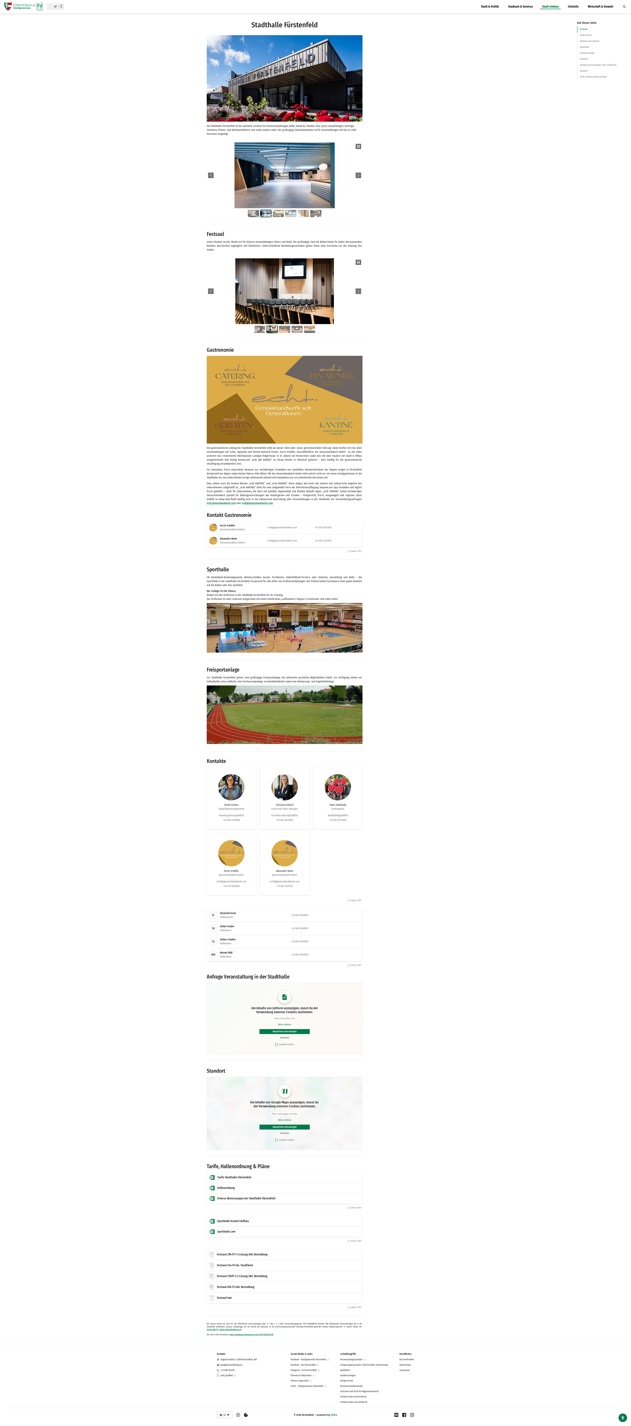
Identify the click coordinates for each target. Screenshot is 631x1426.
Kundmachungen (348, 1375)
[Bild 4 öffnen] (313, 175)
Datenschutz (405, 1365)
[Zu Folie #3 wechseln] (278, 213)
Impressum (404, 1370)
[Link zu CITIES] (396, 1415)
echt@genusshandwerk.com (257, 503)
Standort (584, 71)
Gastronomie (586, 35)
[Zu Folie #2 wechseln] (266, 213)
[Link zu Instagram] (412, 1415)
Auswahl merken (286, 1044)
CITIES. (334, 1414)
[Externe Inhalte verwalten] (246, 1415)
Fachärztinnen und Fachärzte (353, 1396)
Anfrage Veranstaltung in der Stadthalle (598, 65)
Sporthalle (584, 47)
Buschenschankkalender (351, 1386)
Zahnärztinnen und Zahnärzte (353, 1402)
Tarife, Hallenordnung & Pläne (593, 76)
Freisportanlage (587, 53)
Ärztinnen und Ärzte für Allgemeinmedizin (359, 1391)
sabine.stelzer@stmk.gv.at (230, 1330)
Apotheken (345, 1370)
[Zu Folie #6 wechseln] (316, 213)
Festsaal (583, 29)
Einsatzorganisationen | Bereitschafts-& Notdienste (364, 1365)
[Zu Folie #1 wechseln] (253, 213)
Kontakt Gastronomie (589, 41)
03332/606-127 (212, 1330)
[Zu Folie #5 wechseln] (303, 213)
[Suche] (624, 6)
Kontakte (584, 59)
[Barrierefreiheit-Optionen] (238, 1415)
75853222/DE (268, 1334)
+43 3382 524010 (228, 1370)
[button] (284, 78)
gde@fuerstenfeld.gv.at (231, 1365)
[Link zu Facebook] (404, 1415)
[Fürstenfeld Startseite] (23, 7)
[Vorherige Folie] (211, 175)
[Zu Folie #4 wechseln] (291, 213)
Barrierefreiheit (406, 1359)
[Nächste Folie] (358, 175)
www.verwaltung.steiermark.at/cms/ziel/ (246, 1334)
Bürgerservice (346, 1380)
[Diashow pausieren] (358, 146)
